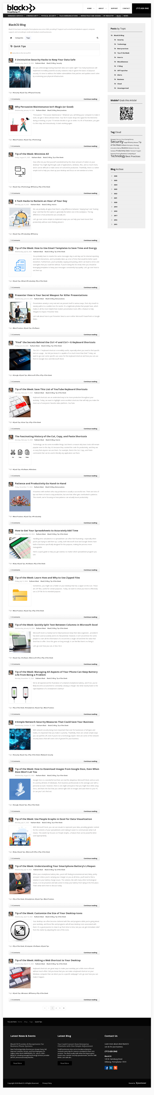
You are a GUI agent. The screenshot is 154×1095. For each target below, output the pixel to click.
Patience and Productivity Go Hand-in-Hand (40, 483)
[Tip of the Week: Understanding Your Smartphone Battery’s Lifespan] (20, 883)
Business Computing (127, 154)
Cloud (119, 84)
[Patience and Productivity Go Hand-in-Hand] (20, 501)
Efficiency (35, 187)
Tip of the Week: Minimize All (32, 153)
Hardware (113, 151)
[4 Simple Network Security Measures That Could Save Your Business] (20, 739)
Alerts (119, 75)
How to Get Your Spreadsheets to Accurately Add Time (46, 530)
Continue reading (90, 99)
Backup (119, 148)
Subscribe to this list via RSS (21, 53)
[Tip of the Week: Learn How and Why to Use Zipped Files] (20, 595)
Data (15, 564)
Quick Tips (24, 93)
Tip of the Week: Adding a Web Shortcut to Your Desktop (48, 960)
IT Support (138, 151)
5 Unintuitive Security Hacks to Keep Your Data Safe (45, 59)
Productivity (26, 234)
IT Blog (120, 66)
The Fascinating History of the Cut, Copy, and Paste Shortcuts (51, 436)
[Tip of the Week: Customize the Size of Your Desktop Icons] (20, 930)
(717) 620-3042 (142, 8)
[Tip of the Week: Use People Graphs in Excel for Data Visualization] (20, 836)
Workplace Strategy (133, 145)
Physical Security (34, 93)
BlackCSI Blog (51, 63)
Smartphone (30, 708)
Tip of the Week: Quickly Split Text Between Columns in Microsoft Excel (56, 624)
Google (16, 375)
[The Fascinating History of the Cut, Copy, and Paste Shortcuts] (20, 453)
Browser (25, 993)
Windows (33, 469)
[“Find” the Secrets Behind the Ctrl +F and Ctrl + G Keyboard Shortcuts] (20, 359)
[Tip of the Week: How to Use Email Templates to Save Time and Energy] (20, 265)
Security (59, 63)
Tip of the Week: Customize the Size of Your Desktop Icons (48, 913)
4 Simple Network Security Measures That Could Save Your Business (54, 721)
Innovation (114, 148)
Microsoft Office (34, 375)
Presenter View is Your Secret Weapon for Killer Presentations (51, 295)
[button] (97, 38)
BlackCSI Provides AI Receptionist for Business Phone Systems (27, 1045)
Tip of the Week (58, 157)
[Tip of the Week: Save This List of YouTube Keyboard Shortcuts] (20, 406)
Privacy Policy (47, 1083)
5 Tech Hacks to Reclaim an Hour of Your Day (41, 200)
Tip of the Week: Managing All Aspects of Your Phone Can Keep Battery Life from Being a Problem (56, 673)
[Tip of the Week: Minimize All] (20, 171)
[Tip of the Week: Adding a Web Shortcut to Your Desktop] (20, 977)
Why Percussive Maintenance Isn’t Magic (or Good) (44, 106)
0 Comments (16, 99)
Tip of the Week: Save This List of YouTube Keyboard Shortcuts (51, 389)
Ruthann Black (40, 63)
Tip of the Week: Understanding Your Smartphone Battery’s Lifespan (55, 866)
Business (120, 79)
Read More (17, 1063)
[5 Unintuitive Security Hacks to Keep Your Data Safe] (20, 77)
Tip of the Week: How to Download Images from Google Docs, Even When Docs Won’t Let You (57, 770)
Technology (37, 140)
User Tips (25, 422)
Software (36, 328)
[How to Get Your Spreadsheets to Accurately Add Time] (20, 548)
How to (54, 204)
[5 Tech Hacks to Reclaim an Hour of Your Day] (20, 218)
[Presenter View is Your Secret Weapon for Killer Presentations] (20, 312)
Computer (29, 946)
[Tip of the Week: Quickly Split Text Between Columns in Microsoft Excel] (20, 642)
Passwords (113, 153)
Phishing (118, 153)
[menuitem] (89, 8)
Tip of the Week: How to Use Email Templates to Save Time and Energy (56, 248)
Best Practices (18, 140)
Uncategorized (123, 88)
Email (24, 281)
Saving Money (129, 139)
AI (135, 153)
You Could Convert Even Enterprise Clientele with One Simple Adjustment (75, 1045)
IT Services (132, 151)
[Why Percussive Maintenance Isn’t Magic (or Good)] (20, 124)
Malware (136, 142)
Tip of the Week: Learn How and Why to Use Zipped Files (47, 577)
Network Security (47, 755)
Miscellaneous (122, 62)
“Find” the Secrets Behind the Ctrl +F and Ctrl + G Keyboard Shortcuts (55, 342)
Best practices (62, 110)
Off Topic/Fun (122, 71)
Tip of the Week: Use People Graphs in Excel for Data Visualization (53, 819)
